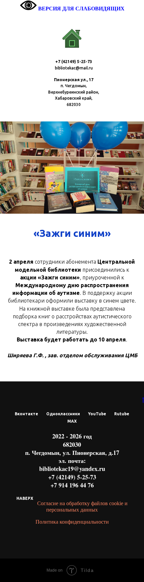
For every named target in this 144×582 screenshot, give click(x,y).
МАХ (72, 421)
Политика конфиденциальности (72, 522)
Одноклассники (63, 414)
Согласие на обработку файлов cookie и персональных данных (82, 507)
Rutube (121, 414)
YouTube (97, 414)
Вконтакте (26, 414)
